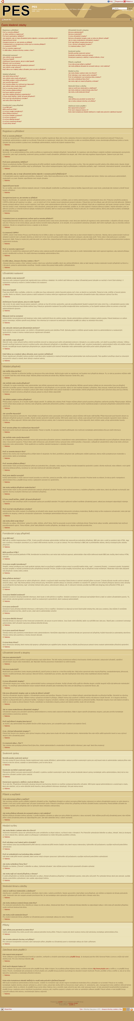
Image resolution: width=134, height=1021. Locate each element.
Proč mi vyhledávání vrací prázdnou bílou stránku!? (84, 77)
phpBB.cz (72, 1004)
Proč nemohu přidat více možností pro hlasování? (18, 84)
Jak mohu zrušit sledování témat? (79, 92)
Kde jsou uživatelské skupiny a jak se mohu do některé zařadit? (88, 38)
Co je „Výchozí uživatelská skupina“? (80, 44)
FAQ (111, 1)
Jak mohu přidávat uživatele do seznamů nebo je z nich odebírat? (89, 66)
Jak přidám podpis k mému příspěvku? (15, 80)
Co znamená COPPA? (10, 46)
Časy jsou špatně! (8, 59)
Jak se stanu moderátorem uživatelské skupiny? (83, 40)
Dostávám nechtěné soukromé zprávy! (80, 55)
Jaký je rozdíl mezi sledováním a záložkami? (82, 88)
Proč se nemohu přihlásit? (11, 32)
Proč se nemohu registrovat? (12, 48)
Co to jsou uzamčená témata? (12, 121)
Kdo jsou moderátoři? (75, 34)
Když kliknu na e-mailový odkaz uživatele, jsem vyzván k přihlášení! (24, 69)
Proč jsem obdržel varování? (12, 92)
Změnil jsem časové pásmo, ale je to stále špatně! (18, 61)
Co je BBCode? (7, 107)
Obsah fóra (7, 19)
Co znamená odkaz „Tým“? (77, 46)
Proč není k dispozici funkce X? (78, 110)
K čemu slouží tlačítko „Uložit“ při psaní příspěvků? (19, 96)
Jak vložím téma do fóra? (11, 76)
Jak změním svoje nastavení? (12, 57)
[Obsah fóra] (16, 10)
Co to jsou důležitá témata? (11, 119)
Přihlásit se (129, 1)
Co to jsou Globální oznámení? (12, 115)
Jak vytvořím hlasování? (10, 82)
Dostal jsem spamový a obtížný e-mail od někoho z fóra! (86, 57)
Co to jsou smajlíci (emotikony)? (13, 111)
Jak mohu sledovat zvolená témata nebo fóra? (83, 90)
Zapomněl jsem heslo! (9, 40)
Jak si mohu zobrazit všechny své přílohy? (82, 101)
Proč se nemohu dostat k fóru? (12, 88)
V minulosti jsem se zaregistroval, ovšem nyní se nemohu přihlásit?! (24, 44)
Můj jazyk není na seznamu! (11, 63)
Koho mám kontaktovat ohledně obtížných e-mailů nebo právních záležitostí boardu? (95, 112)
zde (32, 959)
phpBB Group (75, 957)
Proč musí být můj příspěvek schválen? (15, 98)
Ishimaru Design (73, 1003)
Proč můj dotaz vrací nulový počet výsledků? (82, 75)
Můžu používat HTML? (10, 109)
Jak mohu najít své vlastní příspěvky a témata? (83, 81)
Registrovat (119, 1)
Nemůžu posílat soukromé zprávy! (79, 53)
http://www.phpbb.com (101, 969)
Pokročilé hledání (127, 10)
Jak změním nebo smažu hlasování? (14, 86)
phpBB (60, 1002)
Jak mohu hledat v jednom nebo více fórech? (82, 73)
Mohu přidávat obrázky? (10, 113)
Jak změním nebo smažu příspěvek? (14, 78)
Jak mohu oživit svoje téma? (12, 100)
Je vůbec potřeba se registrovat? (13, 34)
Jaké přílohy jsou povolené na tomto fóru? (81, 99)
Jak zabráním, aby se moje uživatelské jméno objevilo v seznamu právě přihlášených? (30, 38)
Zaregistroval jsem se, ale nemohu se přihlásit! (17, 42)
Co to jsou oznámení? (9, 117)
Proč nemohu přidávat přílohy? (12, 90)
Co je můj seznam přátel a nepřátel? (79, 64)
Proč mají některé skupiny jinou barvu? (80, 42)
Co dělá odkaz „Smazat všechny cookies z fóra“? (18, 50)
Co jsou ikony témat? (9, 123)
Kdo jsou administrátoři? (75, 32)
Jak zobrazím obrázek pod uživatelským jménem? (19, 65)
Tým (81, 1009)
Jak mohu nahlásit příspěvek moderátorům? (17, 94)
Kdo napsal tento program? (76, 108)
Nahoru (7, 145)
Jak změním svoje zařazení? (12, 67)
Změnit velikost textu (131, 19)
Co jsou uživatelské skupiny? (77, 36)
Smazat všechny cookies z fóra (112, 1009)
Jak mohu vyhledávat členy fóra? (78, 79)
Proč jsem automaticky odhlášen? (13, 36)
